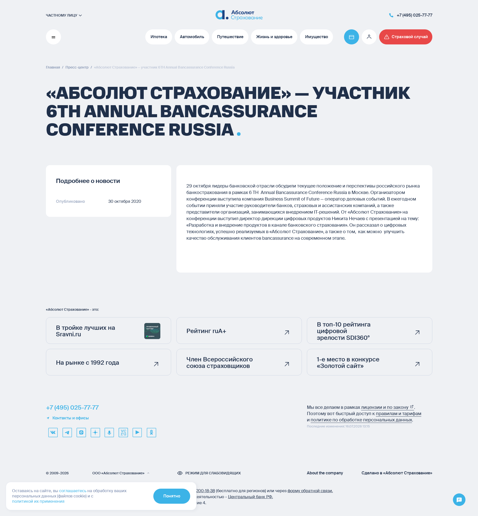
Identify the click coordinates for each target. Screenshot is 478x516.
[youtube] (137, 432)
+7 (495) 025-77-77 (72, 407)
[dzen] (95, 432)
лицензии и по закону (385, 407)
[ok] (151, 432)
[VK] (53, 432)
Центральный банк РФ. (250, 496)
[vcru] (123, 432)
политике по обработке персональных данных (361, 420)
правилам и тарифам (398, 414)
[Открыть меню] (459, 499)
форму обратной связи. (310, 490)
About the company (325, 473)
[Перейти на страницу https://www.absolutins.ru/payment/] (351, 36)
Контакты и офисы (70, 418)
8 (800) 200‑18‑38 (198, 490)
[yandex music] (109, 432)
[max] (81, 432)
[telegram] (67, 432)
